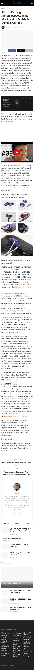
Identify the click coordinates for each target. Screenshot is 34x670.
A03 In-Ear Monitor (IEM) (22, 287)
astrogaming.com (7, 411)
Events (3, 655)
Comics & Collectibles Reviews (5, 646)
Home (3, 8)
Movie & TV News (16, 651)
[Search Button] (32, 3)
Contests (4, 650)
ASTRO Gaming (11, 380)
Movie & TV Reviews (16, 655)
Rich (8, 27)
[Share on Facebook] (12, 50)
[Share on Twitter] (21, 50)
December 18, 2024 (15, 595)
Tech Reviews (27, 651)
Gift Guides (15, 640)
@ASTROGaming (13, 414)
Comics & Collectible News (4, 641)
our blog (24, 416)
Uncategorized (28, 656)
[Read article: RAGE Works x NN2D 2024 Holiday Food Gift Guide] (5, 609)
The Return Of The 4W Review (12, 583)
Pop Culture (27, 639)
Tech (25, 648)
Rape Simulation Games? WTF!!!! (13, 538)
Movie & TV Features (16, 647)
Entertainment (5, 653)
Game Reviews (17, 633)
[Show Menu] (2, 3)
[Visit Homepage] (17, 3)
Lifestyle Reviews (15, 643)
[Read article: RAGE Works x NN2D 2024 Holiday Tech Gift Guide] (5, 592)
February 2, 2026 (8, 585)
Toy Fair (26, 653)
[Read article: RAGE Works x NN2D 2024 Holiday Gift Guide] (5, 601)
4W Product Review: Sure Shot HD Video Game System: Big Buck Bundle (20, 530)
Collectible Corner (4, 636)
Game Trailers (17, 635)
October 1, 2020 (17, 27)
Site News (26, 646)
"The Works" (5, 633)
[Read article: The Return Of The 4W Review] (17, 578)
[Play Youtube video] (17, 152)
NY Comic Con (27, 637)
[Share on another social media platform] (29, 50)
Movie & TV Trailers (27, 633)
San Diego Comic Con (26, 642)
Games (8, 8)
